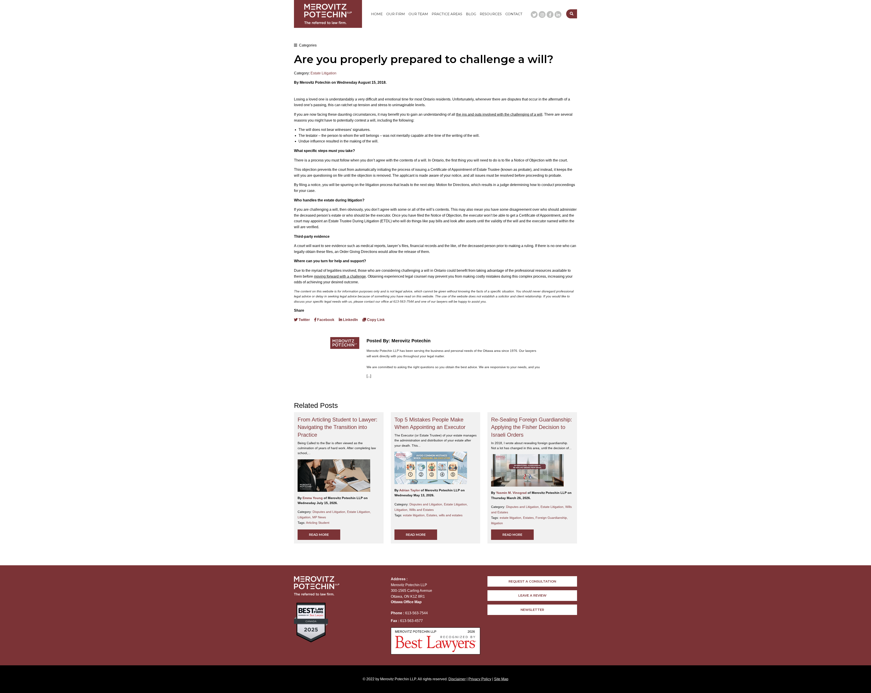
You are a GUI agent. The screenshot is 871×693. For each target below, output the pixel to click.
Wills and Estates (421, 510)
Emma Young (313, 498)
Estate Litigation (323, 73)
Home (377, 14)
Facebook (325, 320)
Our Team (418, 14)
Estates (432, 515)
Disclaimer (457, 679)
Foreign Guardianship (552, 517)
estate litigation (414, 515)
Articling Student (317, 522)
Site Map (501, 679)
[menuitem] (376, 14)
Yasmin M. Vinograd (512, 493)
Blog (471, 14)
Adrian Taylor (410, 490)
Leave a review (532, 595)
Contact (513, 14)
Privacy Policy (479, 679)
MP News (319, 517)
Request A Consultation (532, 581)
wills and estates (450, 515)
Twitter (304, 320)
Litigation (305, 517)
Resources (491, 14)
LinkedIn (350, 320)
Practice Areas (447, 14)
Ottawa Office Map (406, 602)
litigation (497, 523)
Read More (319, 535)
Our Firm (395, 14)
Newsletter (532, 610)
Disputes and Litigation (330, 512)
